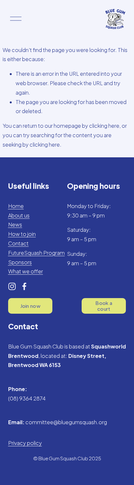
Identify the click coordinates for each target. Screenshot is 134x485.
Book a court (103, 306)
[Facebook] (24, 286)
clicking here (104, 125)
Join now (30, 306)
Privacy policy (25, 442)
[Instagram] (12, 286)
